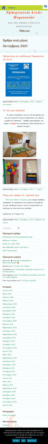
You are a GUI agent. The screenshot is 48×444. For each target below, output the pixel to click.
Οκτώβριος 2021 (9, 371)
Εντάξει (16, 441)
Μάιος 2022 (7, 354)
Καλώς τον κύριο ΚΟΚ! (11, 244)
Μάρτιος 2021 (8, 385)
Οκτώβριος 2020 (9, 398)
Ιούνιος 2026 (8, 290)
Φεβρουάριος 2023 (10, 334)
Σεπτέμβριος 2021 (10, 375)
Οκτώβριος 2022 (9, 344)
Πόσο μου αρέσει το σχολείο (17, 200)
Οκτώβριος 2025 (9, 317)
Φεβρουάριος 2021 (10, 388)
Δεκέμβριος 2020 (9, 392)
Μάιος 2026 (7, 294)
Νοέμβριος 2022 (9, 341)
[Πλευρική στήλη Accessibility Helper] (45, 6)
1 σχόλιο (39, 189)
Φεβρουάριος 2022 (10, 358)
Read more (32, 441)
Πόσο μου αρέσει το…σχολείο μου (21, 195)
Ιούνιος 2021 (7, 378)
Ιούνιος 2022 (7, 351)
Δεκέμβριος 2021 (9, 365)
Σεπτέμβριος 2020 (10, 402)
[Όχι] (45, 436)
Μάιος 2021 (7, 381)
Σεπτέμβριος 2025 (10, 321)
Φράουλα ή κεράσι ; (10, 240)
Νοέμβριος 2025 (9, 314)
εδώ (22, 214)
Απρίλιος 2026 (8, 297)
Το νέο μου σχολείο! (14, 110)
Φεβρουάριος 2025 (10, 328)
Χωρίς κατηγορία (9, 415)
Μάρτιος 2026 (8, 301)
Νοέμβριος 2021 (9, 368)
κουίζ (13, 123)
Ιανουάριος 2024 (9, 331)
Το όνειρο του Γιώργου (21, 266)
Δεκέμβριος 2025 (9, 311)
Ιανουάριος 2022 (9, 361)
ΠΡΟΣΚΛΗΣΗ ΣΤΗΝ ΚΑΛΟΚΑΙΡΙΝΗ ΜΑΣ (18, 237)
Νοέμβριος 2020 (9, 395)
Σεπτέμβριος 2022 (10, 348)
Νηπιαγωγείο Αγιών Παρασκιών (24, 15)
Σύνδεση (11, 8)
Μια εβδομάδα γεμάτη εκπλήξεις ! (16, 247)
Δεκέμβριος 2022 (9, 338)
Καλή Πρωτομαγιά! (10, 250)
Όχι (23, 441)
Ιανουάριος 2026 (9, 307)
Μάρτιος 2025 (8, 324)
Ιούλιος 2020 (8, 405)
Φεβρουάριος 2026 (10, 304)
